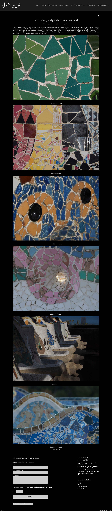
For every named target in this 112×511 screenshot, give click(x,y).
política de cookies (32, 487)
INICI (37, 5)
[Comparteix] (68, 24)
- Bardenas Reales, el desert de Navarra (86, 474)
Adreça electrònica (18, 470)
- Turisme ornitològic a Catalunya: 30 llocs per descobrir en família (88, 467)
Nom (14, 465)
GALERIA (43, 5)
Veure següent (28, 504)
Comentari (16, 475)
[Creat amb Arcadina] (110, 510)
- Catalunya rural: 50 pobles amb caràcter (87, 464)
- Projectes (81, 488)
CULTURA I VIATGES (77, 5)
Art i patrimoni (56, 24)
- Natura (80, 485)
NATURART (90, 5)
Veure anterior (17, 504)
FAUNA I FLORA (63, 5)
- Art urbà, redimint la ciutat (85, 470)
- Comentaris (63, 24)
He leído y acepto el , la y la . (33, 487)
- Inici (79, 483)
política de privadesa (46, 487)
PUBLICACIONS (101, 5)
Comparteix (55, 449)
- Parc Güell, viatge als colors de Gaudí (88, 471)
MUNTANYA (52, 5)
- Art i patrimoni (82, 486)
